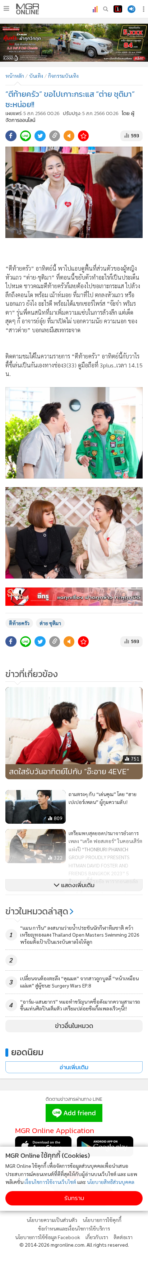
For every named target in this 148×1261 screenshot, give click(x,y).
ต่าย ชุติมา (50, 623)
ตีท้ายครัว (19, 623)
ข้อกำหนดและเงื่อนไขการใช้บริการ (74, 1228)
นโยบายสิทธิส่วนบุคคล (110, 1182)
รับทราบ (74, 1198)
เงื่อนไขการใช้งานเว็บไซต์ (50, 1182)
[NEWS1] (118, 9)
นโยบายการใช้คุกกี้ (102, 1220)
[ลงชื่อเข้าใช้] (131, 9)
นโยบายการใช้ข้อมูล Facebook (47, 1237)
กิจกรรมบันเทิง (63, 75)
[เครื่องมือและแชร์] (144, 9)
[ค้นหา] (105, 8)
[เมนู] (6, 8)
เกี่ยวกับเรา (96, 1237)
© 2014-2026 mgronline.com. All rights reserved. (74, 1244)
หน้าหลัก (14, 75)
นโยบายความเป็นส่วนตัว (52, 1220)
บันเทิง (36, 75)
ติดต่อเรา (123, 1237)
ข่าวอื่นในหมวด (74, 1026)
